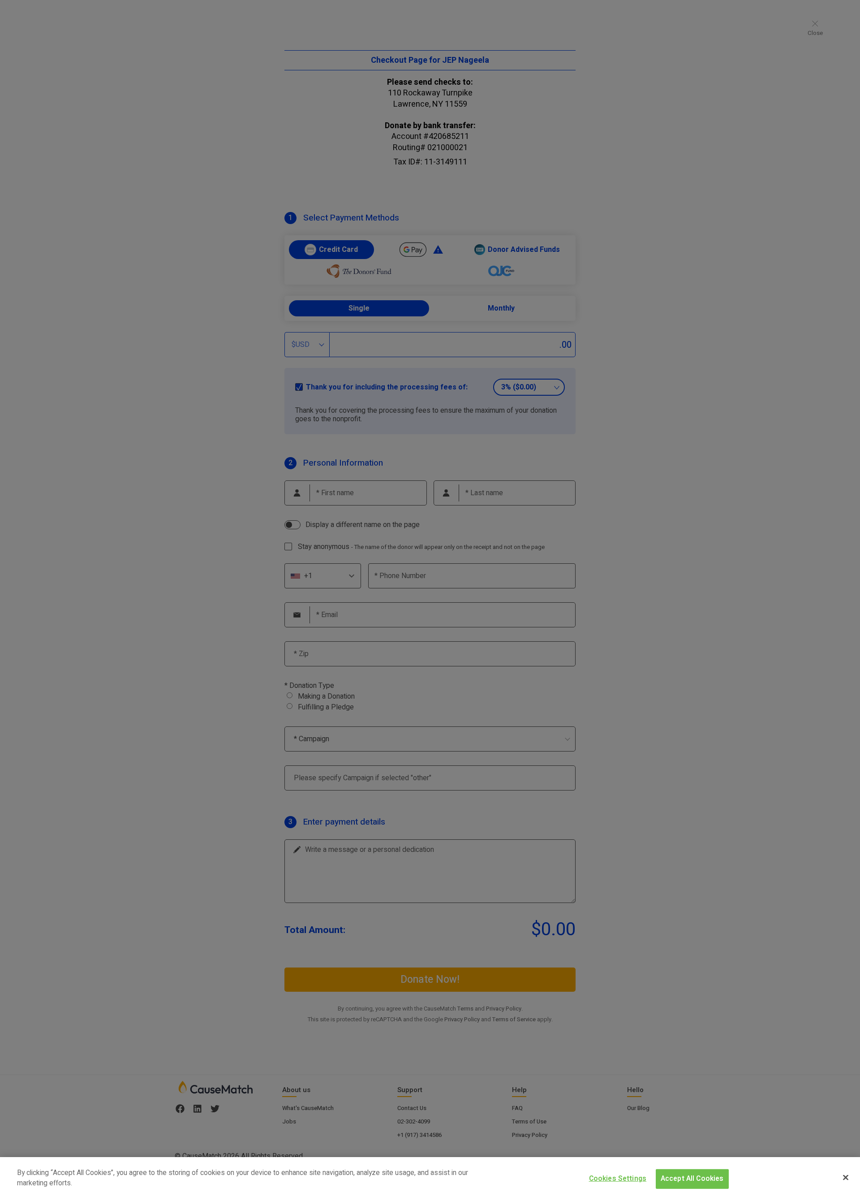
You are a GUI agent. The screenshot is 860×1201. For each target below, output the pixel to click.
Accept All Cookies (692, 1178)
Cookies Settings (618, 1178)
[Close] (846, 1177)
